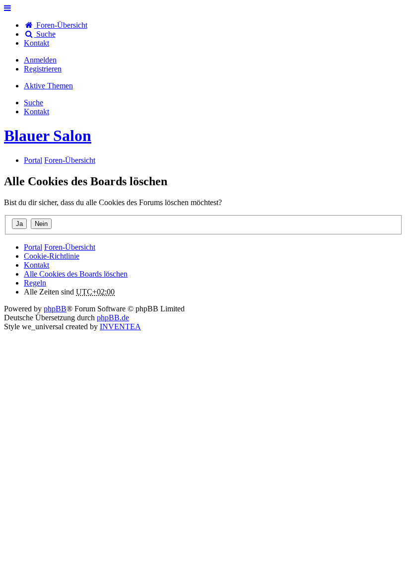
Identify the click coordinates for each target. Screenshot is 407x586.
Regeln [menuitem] (35, 283)
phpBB (55, 308)
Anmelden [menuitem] (40, 60)
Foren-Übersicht (69, 247)
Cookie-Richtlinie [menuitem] (51, 256)
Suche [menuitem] (45, 34)
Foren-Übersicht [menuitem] (60, 25)
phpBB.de (113, 317)
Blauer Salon (47, 136)
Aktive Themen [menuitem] (48, 85)
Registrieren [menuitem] (43, 69)
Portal (33, 160)
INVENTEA (120, 326)
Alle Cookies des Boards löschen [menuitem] (76, 274)
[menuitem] (36, 43)
